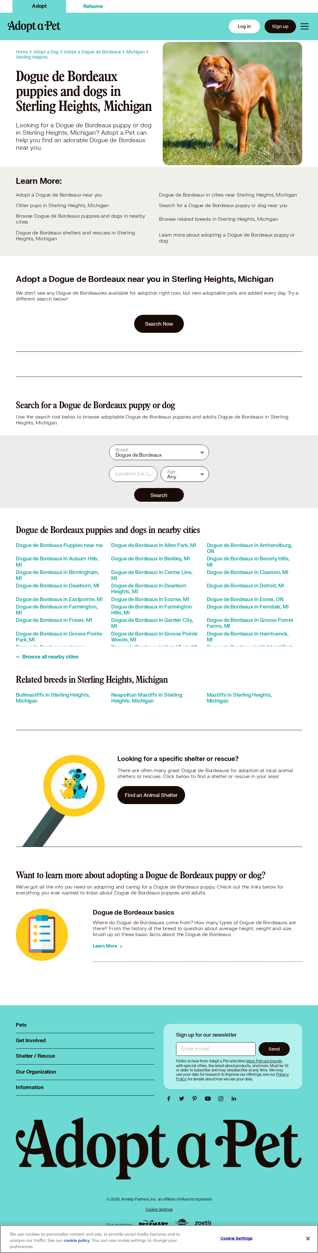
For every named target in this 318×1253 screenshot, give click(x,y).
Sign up (280, 26)
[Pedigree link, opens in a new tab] (182, 1223)
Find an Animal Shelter (151, 795)
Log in (244, 26)
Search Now (159, 324)
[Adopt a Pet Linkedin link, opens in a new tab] (234, 1099)
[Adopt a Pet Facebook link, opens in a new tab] (170, 1099)
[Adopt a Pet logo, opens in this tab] (159, 1155)
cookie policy (77, 1240)
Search (159, 495)
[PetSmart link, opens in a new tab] (153, 1224)
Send (274, 1049)
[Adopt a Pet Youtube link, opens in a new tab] (209, 1099)
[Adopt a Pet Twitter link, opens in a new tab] (183, 1099)
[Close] (308, 1239)
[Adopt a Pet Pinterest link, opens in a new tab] (196, 1099)
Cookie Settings (159, 1209)
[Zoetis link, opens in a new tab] (203, 1223)
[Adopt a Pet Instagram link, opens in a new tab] (222, 1099)
